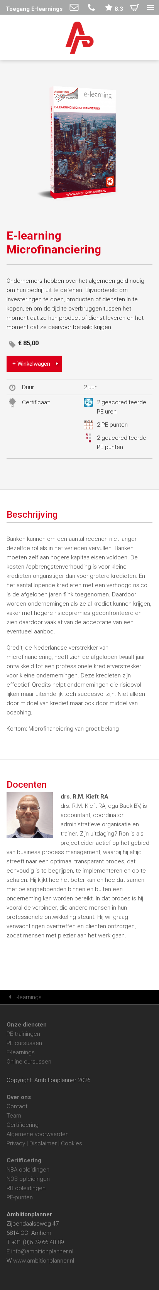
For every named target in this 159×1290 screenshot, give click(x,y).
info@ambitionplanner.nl (42, 1251)
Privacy (16, 1143)
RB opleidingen (26, 1188)
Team (14, 1115)
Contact (17, 1106)
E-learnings (28, 997)
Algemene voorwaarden (38, 1134)
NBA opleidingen (28, 1169)
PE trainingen (23, 1033)
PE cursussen (24, 1043)
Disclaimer (43, 1143)
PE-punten (20, 1197)
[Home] (79, 39)
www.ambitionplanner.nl (43, 1260)
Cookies (71, 1143)
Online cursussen (29, 1061)
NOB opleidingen (28, 1178)
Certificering (23, 1124)
